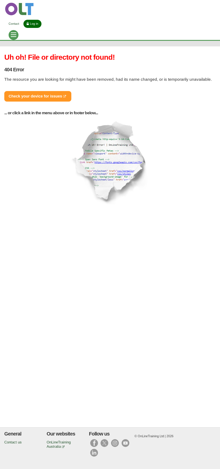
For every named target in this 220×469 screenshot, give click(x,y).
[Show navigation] (13, 35)
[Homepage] (110, 9)
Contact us (13, 442)
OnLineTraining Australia (59, 444)
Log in (34, 23)
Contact (14, 23)
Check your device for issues (35, 96)
